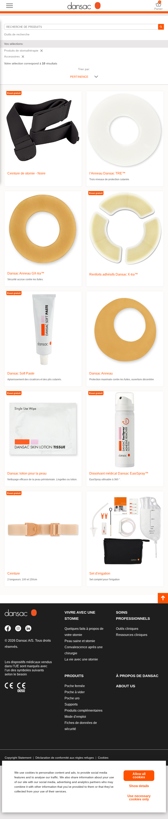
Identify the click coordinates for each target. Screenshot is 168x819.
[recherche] (161, 27)
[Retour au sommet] (163, 598)
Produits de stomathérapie (21, 50)
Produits (74, 676)
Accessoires (12, 56)
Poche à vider (75, 692)
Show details (139, 786)
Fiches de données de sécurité (81, 726)
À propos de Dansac (137, 676)
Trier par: (84, 69)
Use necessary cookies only (139, 797)
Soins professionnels (133, 615)
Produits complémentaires (83, 710)
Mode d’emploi (75, 716)
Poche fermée (75, 686)
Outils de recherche (17, 34)
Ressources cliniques (131, 635)
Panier (158, 5)
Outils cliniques (127, 628)
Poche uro (72, 698)
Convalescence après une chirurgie (84, 650)
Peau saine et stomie (80, 641)
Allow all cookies (139, 775)
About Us (125, 686)
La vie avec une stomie (81, 659)
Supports (71, 704)
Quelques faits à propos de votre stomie (84, 632)
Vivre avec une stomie (80, 615)
